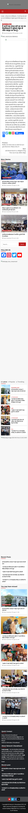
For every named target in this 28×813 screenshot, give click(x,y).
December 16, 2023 (18, 33)
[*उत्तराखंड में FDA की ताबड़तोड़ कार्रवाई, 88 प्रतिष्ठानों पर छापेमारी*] (5, 430)
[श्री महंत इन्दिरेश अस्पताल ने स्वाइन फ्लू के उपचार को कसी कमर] (5, 389)
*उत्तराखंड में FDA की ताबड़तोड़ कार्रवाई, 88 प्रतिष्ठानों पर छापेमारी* (14, 580)
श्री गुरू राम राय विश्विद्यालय (7, 24)
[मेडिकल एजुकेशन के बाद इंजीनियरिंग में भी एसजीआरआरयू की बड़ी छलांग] (14, 197)
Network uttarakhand (8, 33)
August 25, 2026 (16, 665)
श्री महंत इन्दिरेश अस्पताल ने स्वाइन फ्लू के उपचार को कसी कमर (14, 562)
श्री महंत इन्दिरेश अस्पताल (15, 387)
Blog (12, 429)
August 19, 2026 (16, 185)
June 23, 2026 (16, 238)
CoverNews (22, 808)
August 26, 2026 (16, 639)
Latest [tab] (4, 382)
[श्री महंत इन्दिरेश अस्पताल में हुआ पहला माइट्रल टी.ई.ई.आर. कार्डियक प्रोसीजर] (14, 171)
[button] (2, 11)
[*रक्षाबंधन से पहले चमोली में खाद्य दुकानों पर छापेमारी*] (5, 410)
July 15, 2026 (15, 211)
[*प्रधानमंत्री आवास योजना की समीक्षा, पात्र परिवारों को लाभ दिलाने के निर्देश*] (5, 420)
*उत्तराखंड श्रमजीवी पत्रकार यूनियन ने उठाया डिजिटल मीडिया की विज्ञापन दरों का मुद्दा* (18, 400)
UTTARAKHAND (14, 397)
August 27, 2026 (16, 612)
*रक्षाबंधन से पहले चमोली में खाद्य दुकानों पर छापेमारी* (12, 571)
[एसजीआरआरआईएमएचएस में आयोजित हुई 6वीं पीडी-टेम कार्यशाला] (14, 223)
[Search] (25, 11)
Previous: (13, 144)
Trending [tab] (20, 382)
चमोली (12, 408)
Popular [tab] (12, 382)
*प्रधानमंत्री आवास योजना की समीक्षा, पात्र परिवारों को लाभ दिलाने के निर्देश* (17, 421)
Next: (15, 151)
